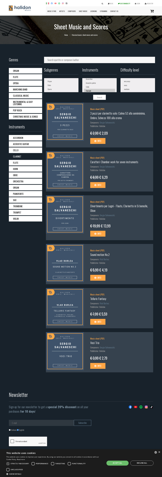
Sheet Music (83, 11)
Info (99, 140)
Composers (72, 11)
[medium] (137, 89)
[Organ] (61, 81)
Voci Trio (94, 342)
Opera (16, 83)
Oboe (15, 175)
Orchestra (18, 181)
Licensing (93, 11)
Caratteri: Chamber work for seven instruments (114, 162)
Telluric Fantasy (98, 298)
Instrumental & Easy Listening (23, 103)
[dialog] (81, 463)
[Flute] (61, 85)
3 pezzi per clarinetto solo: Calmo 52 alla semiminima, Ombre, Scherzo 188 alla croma (117, 115)
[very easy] (137, 81)
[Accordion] (99, 79)
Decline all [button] (142, 463)
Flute (15, 77)
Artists (62, 11)
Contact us (114, 11)
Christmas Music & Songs (25, 116)
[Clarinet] (99, 91)
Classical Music (21, 95)
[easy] (137, 85)
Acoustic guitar (21, 144)
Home (66, 35)
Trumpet (17, 212)
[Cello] (99, 87)
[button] (54, 474)
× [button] (159, 452)
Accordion (18, 137)
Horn (15, 169)
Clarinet (17, 156)
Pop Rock (17, 110)
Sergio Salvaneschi (107, 122)
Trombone (18, 206)
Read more (21, 459)
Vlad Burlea (104, 259)
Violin (16, 218)
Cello (15, 150)
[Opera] (61, 89)
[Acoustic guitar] (99, 83)
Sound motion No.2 (100, 254)
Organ (16, 70)
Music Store (51, 11)
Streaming (103, 11)
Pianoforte (18, 193)
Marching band (20, 89)
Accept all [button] (117, 463)
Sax (14, 200)
